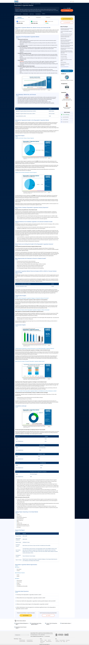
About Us (41, 640)
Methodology (67, 70)
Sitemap (64, 641)
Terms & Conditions (62, 640)
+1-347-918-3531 (47, 636)
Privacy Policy (68, 640)
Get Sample (26, 615)
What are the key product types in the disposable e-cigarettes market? (32, 604)
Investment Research (22, 641)
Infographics (38, 17)
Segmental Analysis (63, 38)
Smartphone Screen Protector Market (21, 628)
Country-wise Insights (64, 56)
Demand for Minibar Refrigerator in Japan (22, 624)
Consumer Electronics (26, 3)
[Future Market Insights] (16, 1)
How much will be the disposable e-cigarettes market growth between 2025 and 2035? (36, 601)
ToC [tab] (29, 17)
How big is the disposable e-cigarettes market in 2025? (29, 594)
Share (49, 90)
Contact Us (41, 642)
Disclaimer (57, 640)
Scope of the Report (63, 62)
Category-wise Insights (64, 54)
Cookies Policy (58, 641)
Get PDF (48, 615)
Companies (48, 17)
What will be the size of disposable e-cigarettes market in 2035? (31, 597)
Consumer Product (19, 3)
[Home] (15, 3)
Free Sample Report (67, 18)
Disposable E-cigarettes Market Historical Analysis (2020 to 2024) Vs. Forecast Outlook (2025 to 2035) (67, 51)
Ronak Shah (22, 61)
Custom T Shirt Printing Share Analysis (51, 624)
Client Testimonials (48, 641)
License (43, 13)
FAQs (61, 641)
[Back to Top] (87, 637)
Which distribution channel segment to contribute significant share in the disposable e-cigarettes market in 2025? (36, 608)
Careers (45, 640)
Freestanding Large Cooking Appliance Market (36, 624)
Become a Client (42, 641)
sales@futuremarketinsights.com (38, 636)
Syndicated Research (22, 640)
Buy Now (67, 10)
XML (66, 641)
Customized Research (29, 640)
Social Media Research (30, 641)
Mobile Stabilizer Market (66, 623)
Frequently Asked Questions (64, 66)
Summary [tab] (19, 17)
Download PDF (67, 22)
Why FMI (49, 640)
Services (20, 638)
